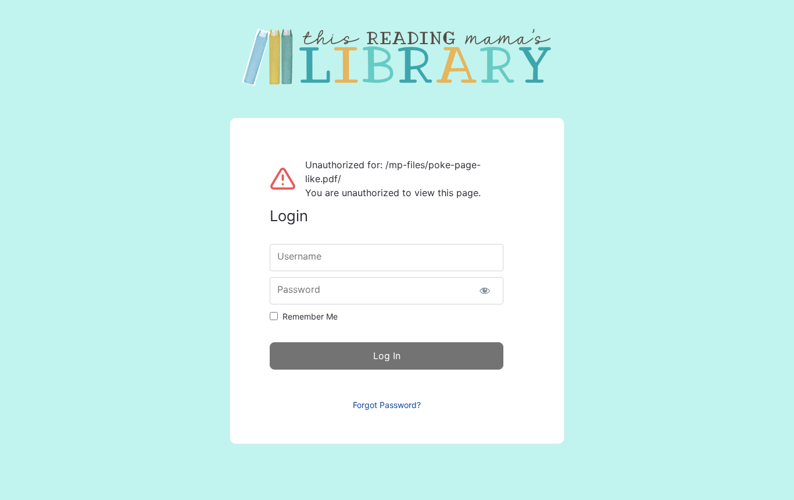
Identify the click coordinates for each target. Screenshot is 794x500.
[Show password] (484, 290)
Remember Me (310, 316)
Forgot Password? (387, 405)
